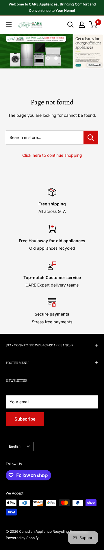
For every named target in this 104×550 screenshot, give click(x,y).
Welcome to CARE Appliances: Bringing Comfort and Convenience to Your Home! (52, 7)
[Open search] (70, 25)
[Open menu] (9, 24)
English (15, 446)
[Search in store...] (90, 137)
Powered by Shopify (22, 538)
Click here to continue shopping (52, 155)
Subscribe (25, 419)
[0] (93, 24)
